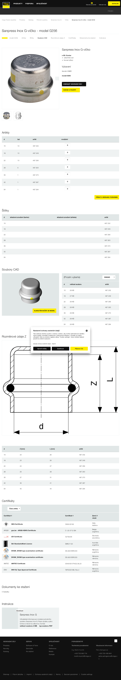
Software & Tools (32, 645)
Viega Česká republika (9, 20)
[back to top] (115, 640)
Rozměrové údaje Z (58, 38)
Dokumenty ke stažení (88, 38)
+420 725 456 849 (105, 653)
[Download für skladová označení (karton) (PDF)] (31, 217)
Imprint (29, 674)
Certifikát (7, 516)
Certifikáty (72, 38)
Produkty (22, 20)
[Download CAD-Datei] (93, 284)
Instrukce (102, 38)
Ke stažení (30, 651)
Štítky (32, 38)
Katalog (31, 20)
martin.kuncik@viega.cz (82, 656)
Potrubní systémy (42, 20)
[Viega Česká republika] (6, 3)
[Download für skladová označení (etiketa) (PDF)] (78, 217)
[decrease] (62, 146)
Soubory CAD (42, 38)
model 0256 (13, 38)
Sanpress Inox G (56, 20)
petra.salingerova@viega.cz (108, 657)
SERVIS (29, 641)
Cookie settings (86, 674)
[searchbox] (59, 11)
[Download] (93, 290)
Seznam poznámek (71, 674)
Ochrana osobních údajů (43, 674)
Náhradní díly (9, 641)
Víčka (66, 20)
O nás (51, 645)
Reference (52, 648)
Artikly (24, 38)
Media (51, 651)
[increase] (72, 146)
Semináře (29, 648)
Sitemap (6, 674)
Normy (58, 674)
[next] (57, 78)
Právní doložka (18, 674)
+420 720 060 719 (80, 653)
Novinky (6, 648)
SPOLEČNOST (54, 641)
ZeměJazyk (94, 517)
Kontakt (51, 654)
